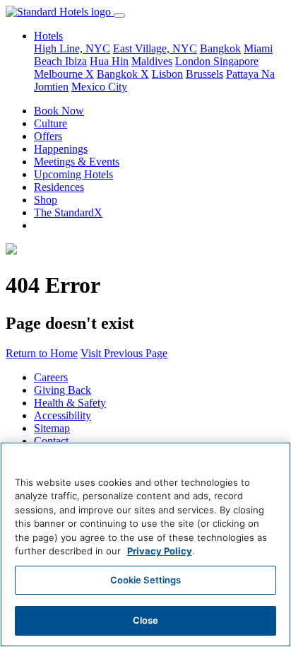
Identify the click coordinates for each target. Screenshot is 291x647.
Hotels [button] (48, 36)
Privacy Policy (159, 550)
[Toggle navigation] (119, 15)
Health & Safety (70, 403)
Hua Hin (109, 61)
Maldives (151, 61)
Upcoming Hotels (73, 174)
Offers (48, 136)
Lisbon (167, 74)
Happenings (61, 149)
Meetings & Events (76, 162)
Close (146, 620)
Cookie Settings (146, 579)
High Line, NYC (72, 48)
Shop (45, 200)
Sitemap (52, 428)
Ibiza (76, 61)
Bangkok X (123, 74)
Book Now (59, 111)
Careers (51, 377)
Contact (51, 441)
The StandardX (68, 212)
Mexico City (99, 87)
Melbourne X (64, 74)
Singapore (236, 61)
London (194, 61)
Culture (50, 123)
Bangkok (220, 48)
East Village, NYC (155, 48)
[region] (145, 544)
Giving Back (62, 390)
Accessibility (62, 415)
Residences (59, 187)
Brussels (204, 74)
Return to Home (42, 353)
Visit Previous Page (124, 353)
